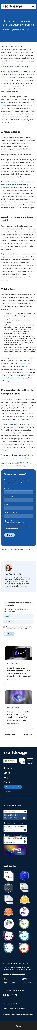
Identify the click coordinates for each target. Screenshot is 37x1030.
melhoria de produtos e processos (13, 378)
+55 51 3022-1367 (9, 983)
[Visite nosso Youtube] (4, 995)
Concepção (14, 424)
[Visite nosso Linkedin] (16, 995)
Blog (5, 777)
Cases (6, 772)
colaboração (5, 152)
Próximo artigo (27, 734)
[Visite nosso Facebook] (8, 995)
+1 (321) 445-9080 (28, 983)
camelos (15, 74)
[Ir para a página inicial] (12, 6)
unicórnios (16, 72)
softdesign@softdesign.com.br (14, 974)
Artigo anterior (11, 734)
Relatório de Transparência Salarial (14, 1008)
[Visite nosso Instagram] (12, 995)
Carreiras (8, 782)
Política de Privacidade (12, 628)
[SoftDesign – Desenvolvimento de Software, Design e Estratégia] (15, 752)
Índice (18, 1026)
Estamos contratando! (13, 787)
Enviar (10, 634)
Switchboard (5, 100)
